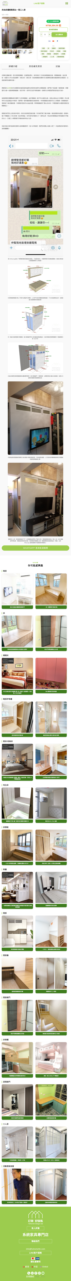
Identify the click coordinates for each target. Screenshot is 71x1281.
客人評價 (35, 1228)
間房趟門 (56, 54)
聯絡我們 (35, 1241)
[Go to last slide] (4, 33)
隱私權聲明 (36, 1262)
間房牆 (49, 54)
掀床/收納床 (44, 51)
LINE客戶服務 (39, 3)
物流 (43, 1276)
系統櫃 (9, 88)
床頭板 (58, 51)
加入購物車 (59, 34)
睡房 (7, 14)
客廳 (65, 51)
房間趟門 (45, 56)
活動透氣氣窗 (60, 56)
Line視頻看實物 (54, 21)
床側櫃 (63, 54)
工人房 (52, 56)
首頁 (3, 14)
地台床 (52, 51)
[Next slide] (31, 33)
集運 (37, 1276)
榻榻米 (54, 48)
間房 (43, 54)
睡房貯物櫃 (62, 48)
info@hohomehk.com (35, 1249)
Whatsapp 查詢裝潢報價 (35, 548)
